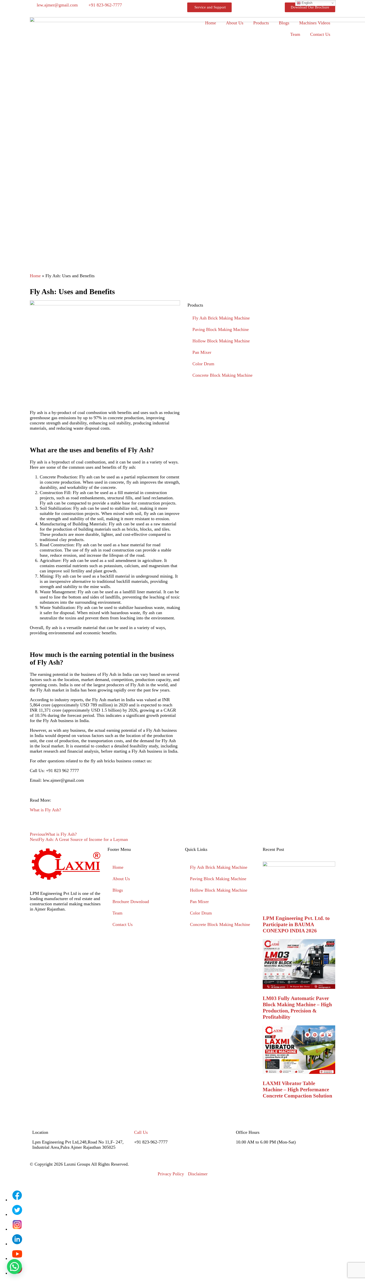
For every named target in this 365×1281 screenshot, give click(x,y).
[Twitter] (77, 927)
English (306, 3)
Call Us (141, 1132)
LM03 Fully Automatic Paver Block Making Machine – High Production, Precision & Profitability (297, 1007)
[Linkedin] (63, 927)
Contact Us (320, 34)
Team (295, 34)
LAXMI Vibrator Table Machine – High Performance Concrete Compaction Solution (297, 1089)
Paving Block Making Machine (220, 329)
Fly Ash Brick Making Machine (221, 318)
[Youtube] (90, 927)
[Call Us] (140, 1118)
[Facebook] (36, 927)
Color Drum (203, 363)
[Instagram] (49, 927)
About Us (234, 22)
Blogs (284, 22)
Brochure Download (130, 901)
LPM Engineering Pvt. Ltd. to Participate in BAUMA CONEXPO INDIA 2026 (296, 924)
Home (210, 22)
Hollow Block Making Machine (221, 340)
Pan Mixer (201, 352)
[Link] (36, 941)
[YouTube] (17, 1258)
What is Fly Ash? (45, 809)
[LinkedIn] (17, 1243)
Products (261, 22)
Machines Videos (314, 22)
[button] (14, 1266)
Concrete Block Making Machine (222, 375)
